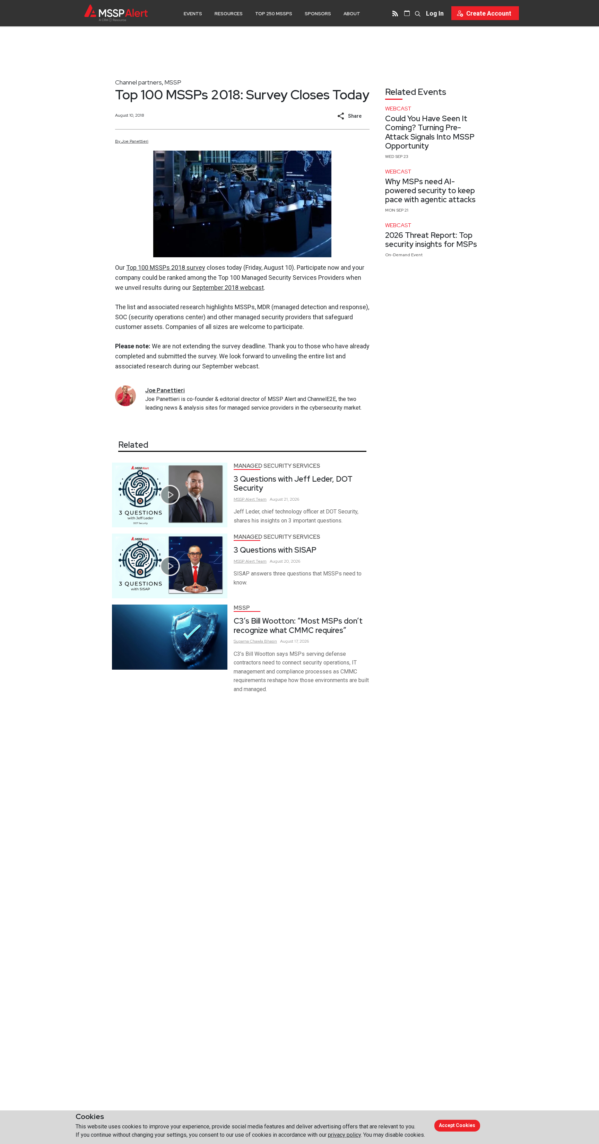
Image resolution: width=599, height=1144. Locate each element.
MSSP (172, 82)
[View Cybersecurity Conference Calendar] (407, 13)
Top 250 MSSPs (273, 14)
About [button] (352, 14)
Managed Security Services (277, 466)
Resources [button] (229, 14)
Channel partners (138, 82)
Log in (435, 13)
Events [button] (193, 14)
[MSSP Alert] (116, 13)
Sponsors (318, 14)
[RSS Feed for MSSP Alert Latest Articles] (395, 13)
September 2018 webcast (228, 287)
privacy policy (344, 1135)
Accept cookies (457, 1125)
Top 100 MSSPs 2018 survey (165, 267)
